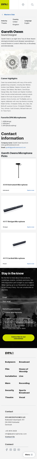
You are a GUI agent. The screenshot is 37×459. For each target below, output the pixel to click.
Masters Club (9, 15)
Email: (5, 297)
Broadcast (24, 362)
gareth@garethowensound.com (16, 147)
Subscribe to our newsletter (18, 338)
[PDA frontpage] (4, 4)
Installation (11, 376)
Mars (7, 383)
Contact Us (10, 437)
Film (7, 369)
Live (21, 376)
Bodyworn (10, 362)
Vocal (22, 397)
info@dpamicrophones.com (16, 434)
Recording (24, 383)
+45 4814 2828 (11, 431)
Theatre (9, 397)
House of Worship (23, 370)
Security (9, 390)
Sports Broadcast (24, 391)
